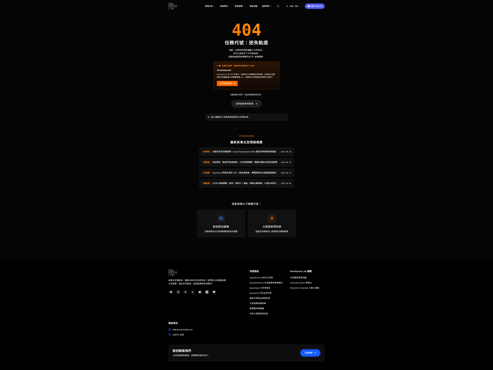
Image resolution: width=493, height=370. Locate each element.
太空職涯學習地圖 (298, 277)
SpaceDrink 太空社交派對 (261, 277)
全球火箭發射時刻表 (259, 313)
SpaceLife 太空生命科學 (261, 293)
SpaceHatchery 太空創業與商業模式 (266, 283)
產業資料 (266, 6)
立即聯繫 (308, 353)
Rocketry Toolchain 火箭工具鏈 (304, 288)
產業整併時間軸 (257, 308)
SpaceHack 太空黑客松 (260, 288)
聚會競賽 (239, 6)
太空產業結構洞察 (258, 303)
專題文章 (209, 6)
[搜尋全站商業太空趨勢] (278, 6)
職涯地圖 (253, 6)
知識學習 (224, 6)
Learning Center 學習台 (301, 283)
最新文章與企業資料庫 (260, 298)
